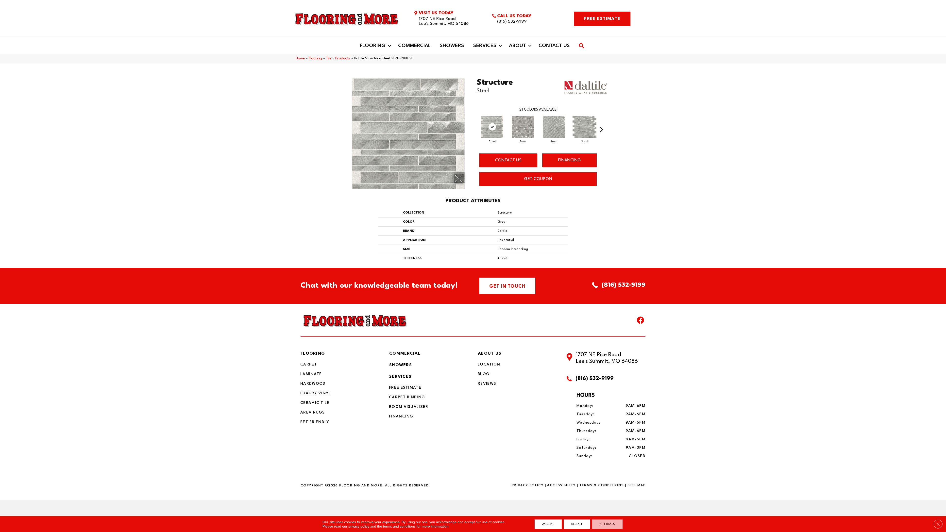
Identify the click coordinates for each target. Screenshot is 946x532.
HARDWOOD (312, 384)
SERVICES (400, 377)
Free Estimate (405, 388)
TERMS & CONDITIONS (601, 485)
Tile (328, 58)
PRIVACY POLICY (527, 485)
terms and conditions (399, 526)
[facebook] (640, 321)
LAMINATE (311, 374)
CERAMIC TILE (315, 403)
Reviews (487, 384)
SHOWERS (400, 365)
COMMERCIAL (405, 353)
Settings (607, 524)
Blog (484, 374)
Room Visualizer (408, 407)
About (517, 45)
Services (484, 45)
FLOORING (313, 353)
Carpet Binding (407, 397)
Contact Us (554, 45)
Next (601, 121)
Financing (401, 416)
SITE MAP (636, 485)
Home (300, 58)
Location (489, 364)
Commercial (414, 45)
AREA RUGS (312, 413)
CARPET (308, 364)
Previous (474, 121)
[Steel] (492, 127)
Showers (452, 45)
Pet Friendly (314, 422)
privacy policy (358, 526)
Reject (576, 524)
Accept (548, 524)
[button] (389, 46)
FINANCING (569, 160)
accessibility (561, 485)
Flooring (373, 45)
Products (342, 58)
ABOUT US (489, 353)
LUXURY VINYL (315, 393)
